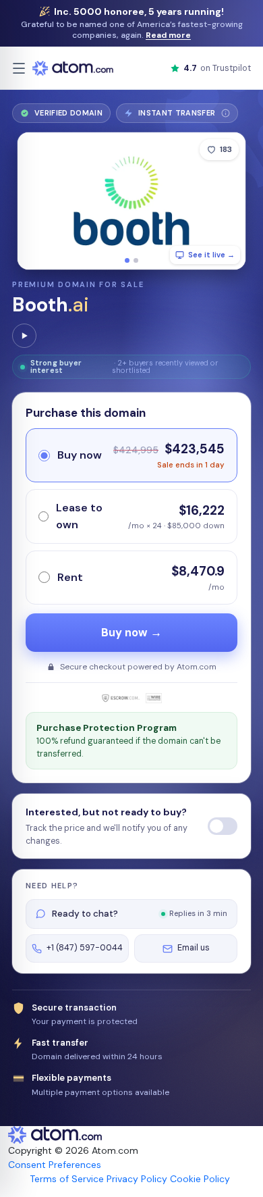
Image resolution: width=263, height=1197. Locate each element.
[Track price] (222, 826)
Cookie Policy (200, 1179)
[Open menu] (19, 68)
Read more (168, 35)
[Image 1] (127, 260)
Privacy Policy (137, 1179)
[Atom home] (72, 68)
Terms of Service (67, 1179)
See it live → (211, 254)
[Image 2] (136, 260)
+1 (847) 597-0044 (85, 947)
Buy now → (131, 633)
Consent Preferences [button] (54, 1164)
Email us (193, 947)
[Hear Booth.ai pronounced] (24, 336)
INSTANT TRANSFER (181, 115)
